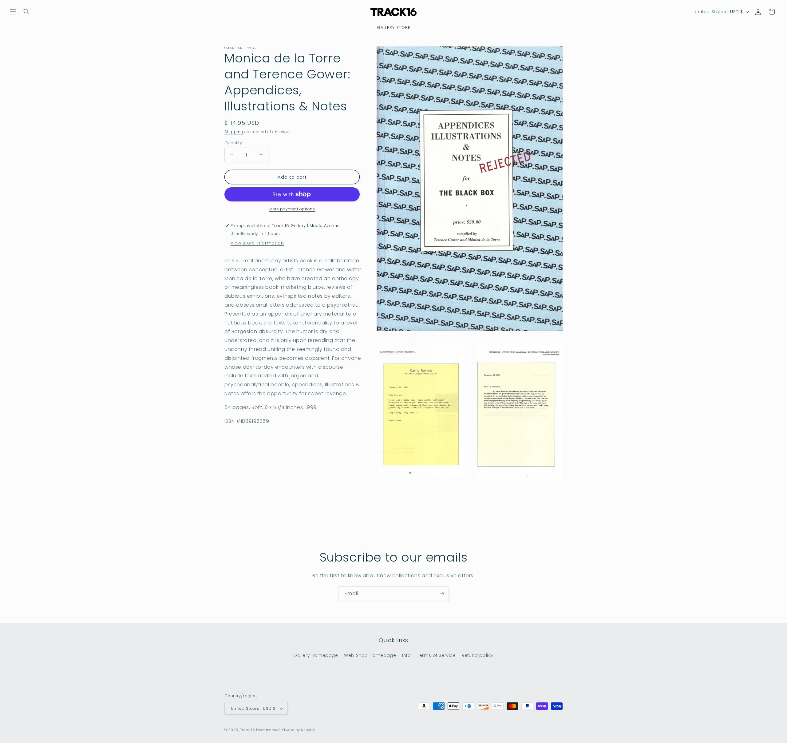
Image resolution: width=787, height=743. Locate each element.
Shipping (233, 131)
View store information (257, 243)
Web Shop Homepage (370, 655)
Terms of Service (436, 655)
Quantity (233, 142)
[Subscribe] (442, 593)
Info (406, 655)
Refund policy (478, 655)
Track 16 (247, 730)
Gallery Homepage (315, 655)
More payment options (292, 209)
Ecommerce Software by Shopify (285, 730)
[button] (13, 11)
